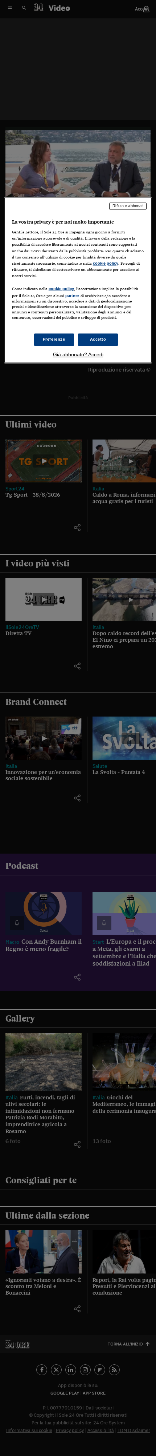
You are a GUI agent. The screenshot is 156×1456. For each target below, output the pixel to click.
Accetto (98, 339)
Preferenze (54, 339)
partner (72, 295)
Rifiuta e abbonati (127, 206)
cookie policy (105, 263)
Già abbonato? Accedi (78, 355)
